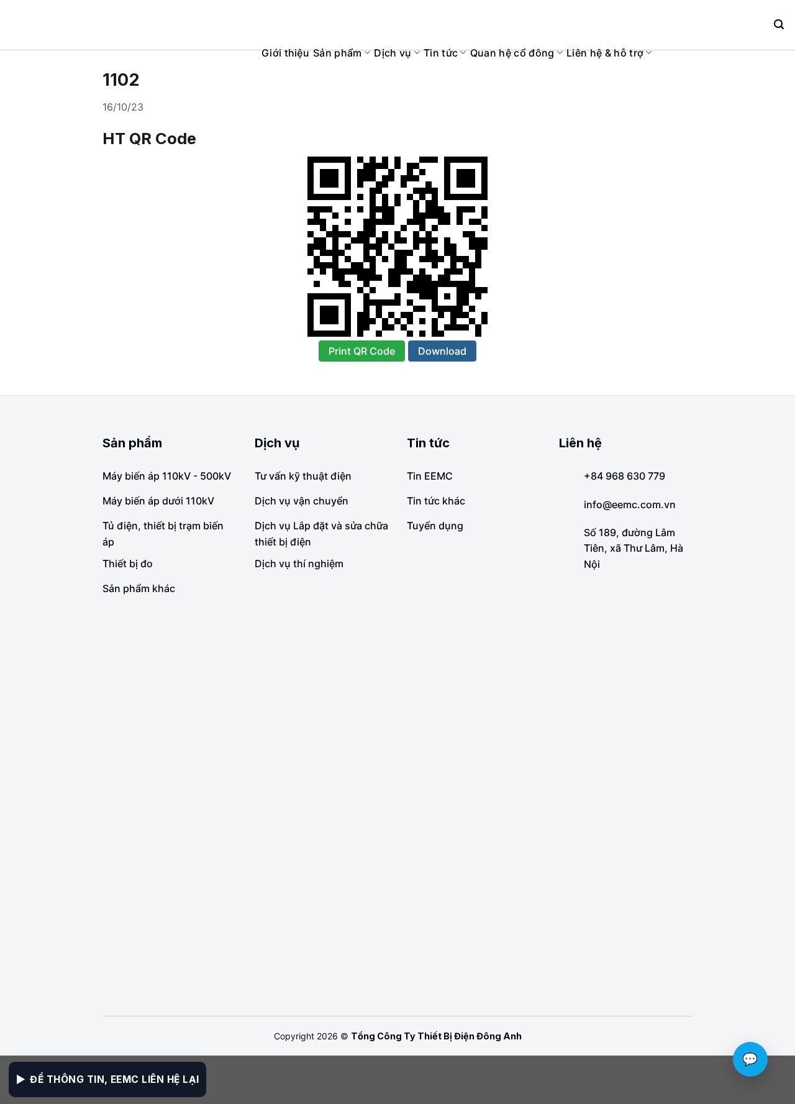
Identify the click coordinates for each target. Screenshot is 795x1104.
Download (442, 351)
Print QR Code (362, 351)
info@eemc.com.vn (630, 504)
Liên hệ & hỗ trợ (604, 53)
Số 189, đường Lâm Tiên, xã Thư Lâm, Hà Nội (633, 548)
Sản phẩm (337, 53)
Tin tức (441, 53)
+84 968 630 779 (624, 476)
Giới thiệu (285, 53)
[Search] (779, 24)
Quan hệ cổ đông (512, 53)
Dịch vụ (392, 53)
